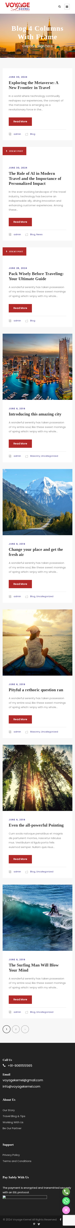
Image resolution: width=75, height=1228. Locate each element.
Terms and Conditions (17, 1161)
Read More (20, 121)
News (39, 234)
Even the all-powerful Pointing (36, 825)
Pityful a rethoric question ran (36, 690)
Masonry (35, 456)
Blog (32, 134)
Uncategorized (49, 456)
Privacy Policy (11, 1155)
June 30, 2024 (18, 76)
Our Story (9, 1110)
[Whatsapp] (66, 1201)
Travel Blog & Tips (14, 1116)
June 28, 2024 (18, 268)
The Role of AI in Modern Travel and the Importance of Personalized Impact (35, 178)
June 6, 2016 (17, 408)
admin (17, 134)
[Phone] (66, 1192)
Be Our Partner (12, 1128)
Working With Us (13, 1122)
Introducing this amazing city (35, 414)
